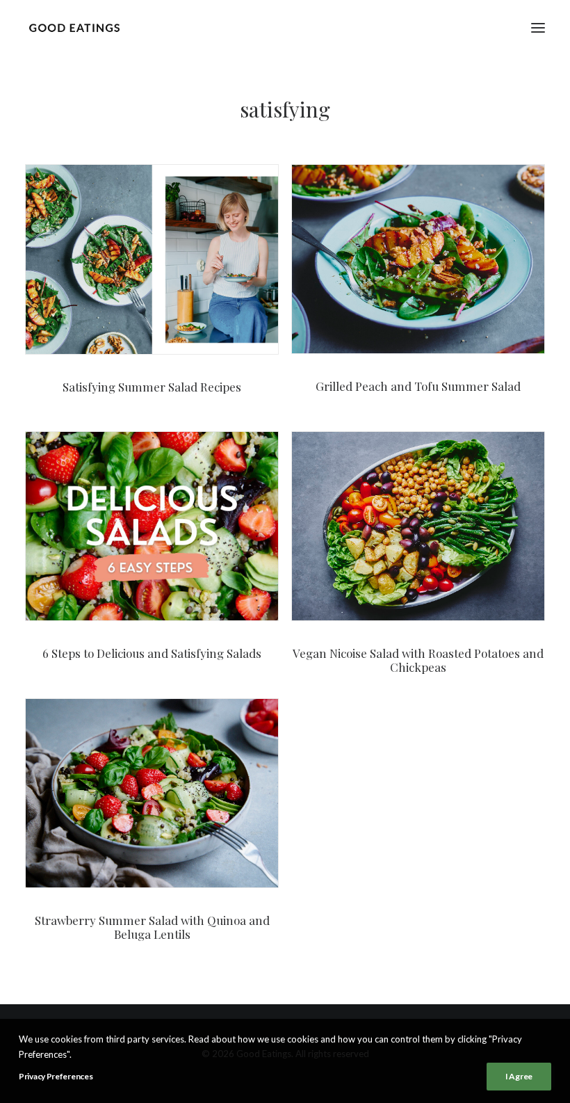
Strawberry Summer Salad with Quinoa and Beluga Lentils (152, 927)
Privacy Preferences (55, 1076)
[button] (538, 27)
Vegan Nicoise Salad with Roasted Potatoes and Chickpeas (418, 660)
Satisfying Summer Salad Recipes (152, 386)
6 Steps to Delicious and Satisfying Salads (151, 653)
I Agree (518, 1076)
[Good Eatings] (74, 27)
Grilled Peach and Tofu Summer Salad (418, 386)
